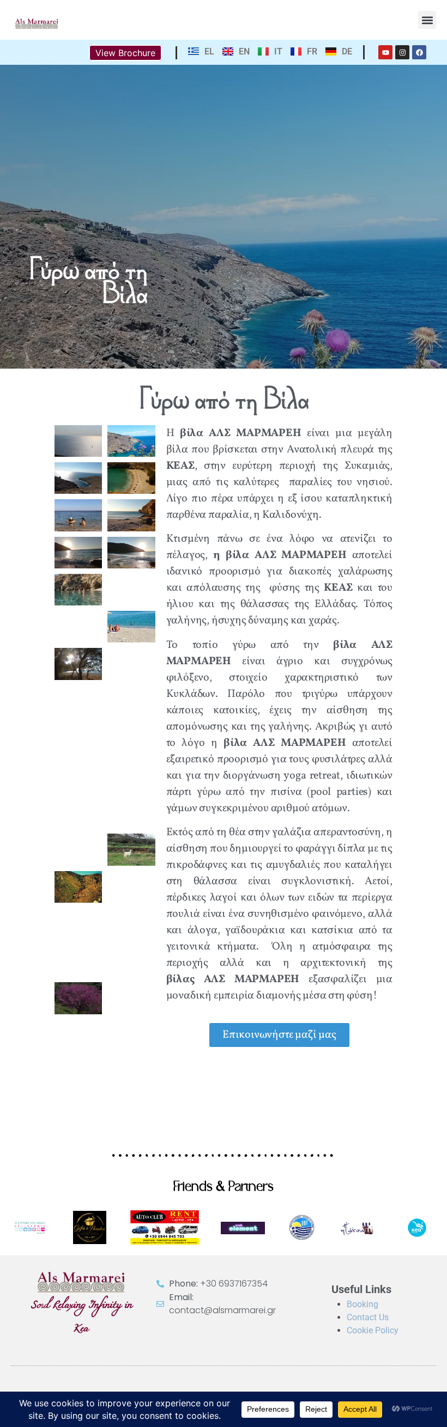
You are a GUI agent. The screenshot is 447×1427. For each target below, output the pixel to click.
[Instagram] (402, 52)
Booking (362, 1304)
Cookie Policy (372, 1330)
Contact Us (368, 1317)
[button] (427, 20)
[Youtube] (385, 52)
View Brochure (125, 52)
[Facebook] (419, 52)
